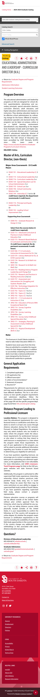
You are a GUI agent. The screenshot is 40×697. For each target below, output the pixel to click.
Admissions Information (10, 85)
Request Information (11, 679)
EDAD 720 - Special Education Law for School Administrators (22, 183)
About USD (8, 673)
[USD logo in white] (14, 582)
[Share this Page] (26, 58)
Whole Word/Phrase (11, 39)
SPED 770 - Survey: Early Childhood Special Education (23, 318)
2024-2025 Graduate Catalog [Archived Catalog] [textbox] (16, 19)
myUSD (7, 670)
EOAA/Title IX (9, 650)
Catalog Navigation (11, 50)
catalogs (9, 691)
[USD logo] (8, 3)
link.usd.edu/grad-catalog (26, 404)
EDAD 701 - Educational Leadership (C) (23, 172)
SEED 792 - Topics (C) (18, 293)
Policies (7, 630)
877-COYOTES (6, 591)
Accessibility (9, 643)
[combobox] (20, 20)
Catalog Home (6, 10)
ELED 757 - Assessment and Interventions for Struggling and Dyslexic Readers (22, 281)
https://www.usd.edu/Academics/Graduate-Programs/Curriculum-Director (20, 145)
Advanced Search (8, 44)
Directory (8, 627)
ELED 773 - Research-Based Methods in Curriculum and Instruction (24, 240)
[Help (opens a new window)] (36, 58)
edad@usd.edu (20, 541)
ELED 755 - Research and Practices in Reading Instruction (24, 275)
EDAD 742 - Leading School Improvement (18, 211)
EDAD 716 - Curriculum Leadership (21, 179)
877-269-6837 (6, 593)
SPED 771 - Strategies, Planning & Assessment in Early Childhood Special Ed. (23, 323)
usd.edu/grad (9, 551)
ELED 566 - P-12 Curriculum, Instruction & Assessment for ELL (22, 252)
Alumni (7, 621)
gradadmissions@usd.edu (24, 549)
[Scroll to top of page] (35, 692)
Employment (9, 624)
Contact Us (5, 597)
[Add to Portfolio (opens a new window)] (21, 58)
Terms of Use (9, 653)
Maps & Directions (8, 600)
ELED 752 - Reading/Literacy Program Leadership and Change (24, 271)
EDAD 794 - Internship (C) (18, 193)
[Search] (37, 35)
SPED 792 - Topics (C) (18, 295)
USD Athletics (9, 676)
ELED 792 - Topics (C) (18, 291)
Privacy (7, 647)
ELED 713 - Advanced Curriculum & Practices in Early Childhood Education (23, 234)
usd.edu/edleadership (12, 543)
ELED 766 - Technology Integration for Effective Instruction (24, 287)
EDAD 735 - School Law (17, 186)
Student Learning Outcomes (12, 88)
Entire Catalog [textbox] (6, 30)
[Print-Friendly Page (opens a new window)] (31, 58)
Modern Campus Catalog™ (23, 694)
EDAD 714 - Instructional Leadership (22, 177)
